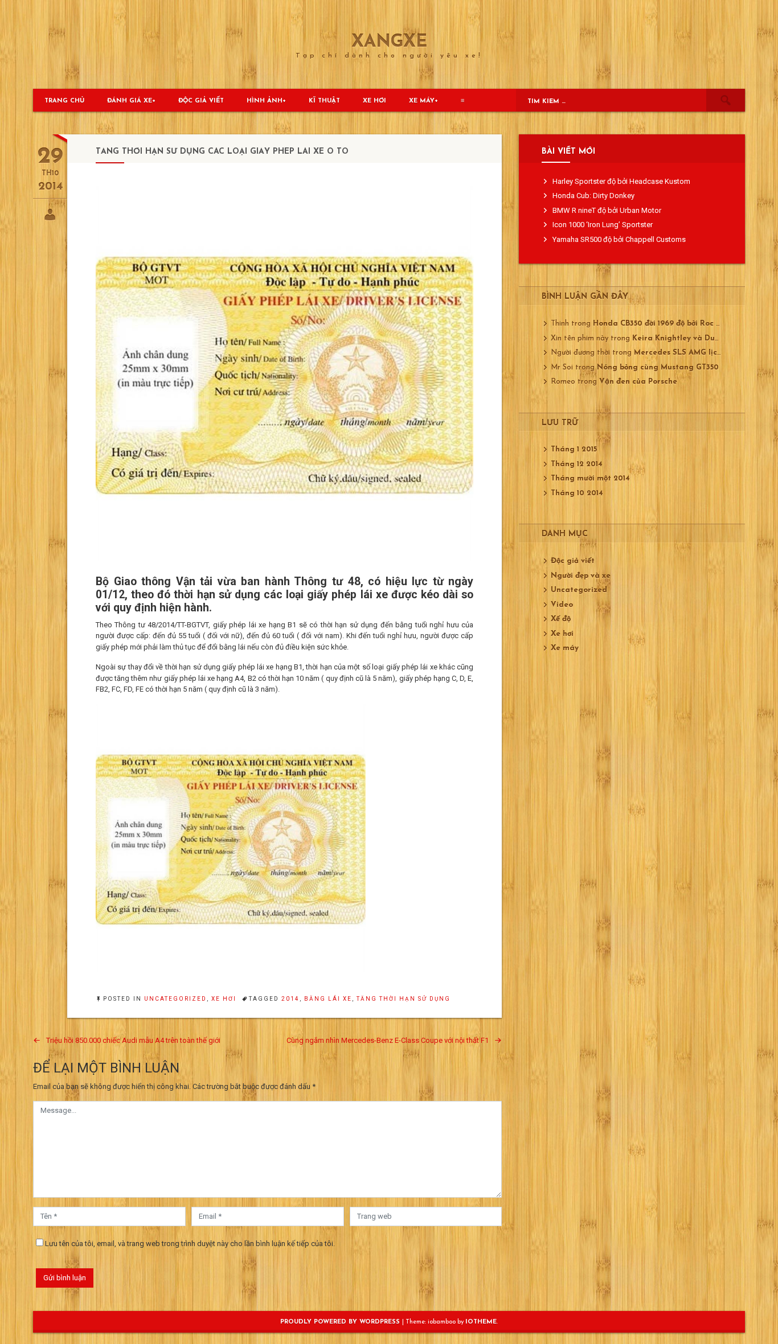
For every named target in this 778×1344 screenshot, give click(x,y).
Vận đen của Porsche (638, 381)
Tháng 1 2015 (574, 449)
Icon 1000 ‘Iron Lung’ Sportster (602, 224)
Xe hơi (374, 101)
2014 (290, 999)
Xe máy (422, 101)
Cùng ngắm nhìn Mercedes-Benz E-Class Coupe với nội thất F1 (387, 1040)
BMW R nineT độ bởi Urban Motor (606, 210)
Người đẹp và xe (581, 575)
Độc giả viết (201, 101)
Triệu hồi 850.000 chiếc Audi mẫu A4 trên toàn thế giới (133, 1040)
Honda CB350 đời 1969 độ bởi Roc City (662, 323)
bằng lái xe (328, 999)
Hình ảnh (264, 101)
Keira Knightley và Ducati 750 (688, 338)
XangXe (389, 42)
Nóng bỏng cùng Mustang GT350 (658, 367)
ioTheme (481, 1322)
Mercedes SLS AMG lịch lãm (686, 352)
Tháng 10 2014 (577, 493)
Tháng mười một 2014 (590, 478)
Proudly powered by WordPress (341, 1322)
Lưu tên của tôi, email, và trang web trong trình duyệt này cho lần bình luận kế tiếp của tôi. (190, 1243)
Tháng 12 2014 (577, 464)
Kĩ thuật (324, 101)
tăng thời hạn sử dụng (404, 999)
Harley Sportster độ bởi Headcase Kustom (621, 181)
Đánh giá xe (129, 101)
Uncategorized (175, 999)
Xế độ (561, 619)
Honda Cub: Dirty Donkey (593, 195)
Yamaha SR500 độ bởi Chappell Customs (619, 239)
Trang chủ (64, 101)
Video (562, 605)
